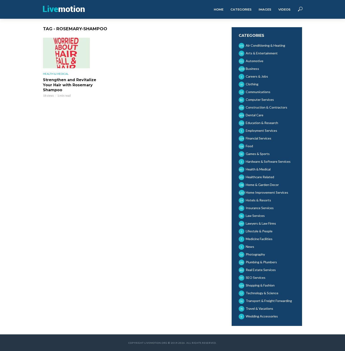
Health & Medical (56, 73)
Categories (241, 9)
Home (218, 9)
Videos (284, 9)
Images (265, 9)
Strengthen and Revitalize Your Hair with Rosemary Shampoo (69, 85)
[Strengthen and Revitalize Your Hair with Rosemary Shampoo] (70, 53)
